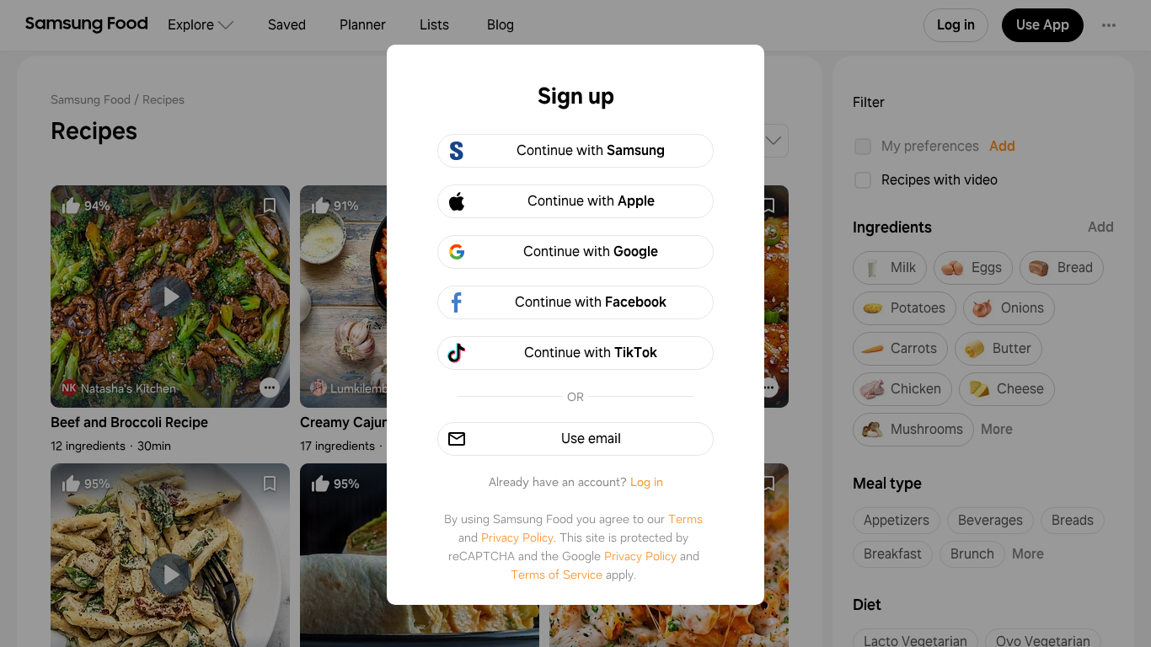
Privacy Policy (517, 537)
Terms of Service (556, 574)
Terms (685, 519)
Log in (646, 481)
